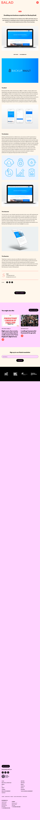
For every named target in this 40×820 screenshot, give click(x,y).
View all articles (33, 310)
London (13, 801)
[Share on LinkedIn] (9, 282)
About (3, 787)
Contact (3, 792)
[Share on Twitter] (12, 282)
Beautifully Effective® (6, 782)
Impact (3, 784)
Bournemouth (5, 800)
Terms (3, 796)
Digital (22, 787)
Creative (23, 786)
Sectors (22, 781)
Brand (22, 784)
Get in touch (6, 766)
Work (20, 11)
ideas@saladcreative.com (11, 276)
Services (23, 782)
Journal (3, 789)
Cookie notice (7, 796)
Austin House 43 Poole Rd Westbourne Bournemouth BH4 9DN (4, 804)
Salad (7, 274)
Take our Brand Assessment (27, 791)
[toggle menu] (37, 2)
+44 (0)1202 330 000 (10, 275)
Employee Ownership (6, 791)
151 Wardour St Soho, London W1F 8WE (14, 804)
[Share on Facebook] (7, 282)
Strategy (23, 789)
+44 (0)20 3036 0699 (16, 806)
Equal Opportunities (18, 796)
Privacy (11, 796)
